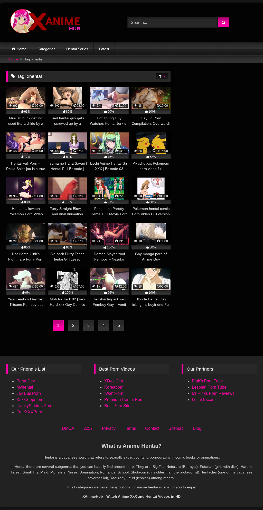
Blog (197, 428)
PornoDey (25, 381)
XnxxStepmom (29, 399)
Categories (46, 49)
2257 (88, 428)
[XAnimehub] (58, 22)
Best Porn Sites (118, 406)
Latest (104, 49)
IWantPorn (113, 393)
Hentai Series (77, 49)
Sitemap (176, 428)
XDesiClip (113, 381)
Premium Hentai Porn (124, 399)
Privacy (109, 428)
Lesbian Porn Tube (209, 387)
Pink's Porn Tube (207, 381)
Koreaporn (114, 387)
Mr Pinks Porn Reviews (214, 393)
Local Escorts (204, 399)
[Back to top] (247, 495)
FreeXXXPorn (29, 412)
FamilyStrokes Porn (34, 406)
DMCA (68, 428)
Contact (152, 428)
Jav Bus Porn (28, 393)
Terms (130, 428)
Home (21, 49)
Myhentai (24, 387)
